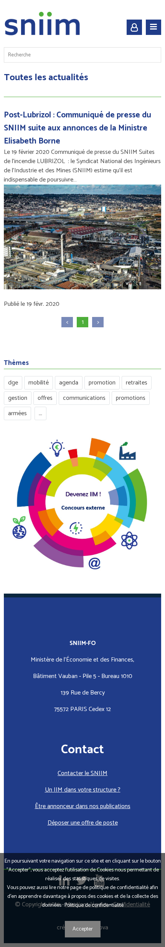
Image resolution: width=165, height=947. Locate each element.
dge (13, 383)
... (40, 413)
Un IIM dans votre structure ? (82, 790)
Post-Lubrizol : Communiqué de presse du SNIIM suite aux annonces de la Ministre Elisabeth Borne (77, 128)
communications (84, 398)
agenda (68, 383)
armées (17, 413)
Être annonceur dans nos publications (82, 806)
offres (45, 398)
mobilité (38, 383)
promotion (102, 383)
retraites (136, 383)
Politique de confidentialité (94, 905)
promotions (130, 398)
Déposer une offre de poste (83, 823)
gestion (17, 398)
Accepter (83, 929)
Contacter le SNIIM (82, 773)
